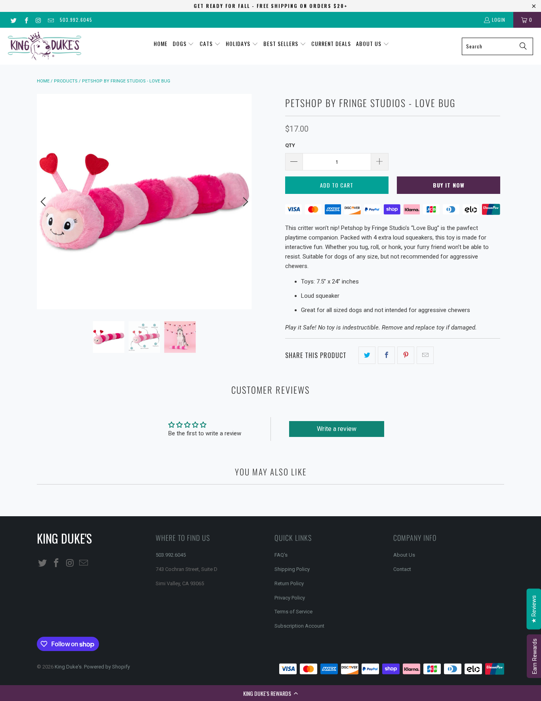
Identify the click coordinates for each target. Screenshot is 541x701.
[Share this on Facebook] (386, 355)
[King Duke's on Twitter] (13, 19)
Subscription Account (299, 626)
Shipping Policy (292, 569)
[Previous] (44, 201)
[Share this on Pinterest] (405, 355)
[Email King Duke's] (50, 19)
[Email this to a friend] (425, 355)
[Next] (244, 201)
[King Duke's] (44, 46)
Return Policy (289, 583)
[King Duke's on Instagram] (38, 19)
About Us (404, 555)
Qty (290, 145)
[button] (270, 693)
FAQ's (281, 555)
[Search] (523, 46)
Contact (402, 569)
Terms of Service (293, 612)
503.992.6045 (76, 19)
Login (498, 19)
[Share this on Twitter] (366, 355)
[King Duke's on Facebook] (25, 19)
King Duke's (68, 667)
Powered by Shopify (107, 667)
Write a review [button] (336, 429)
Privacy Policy (289, 598)
